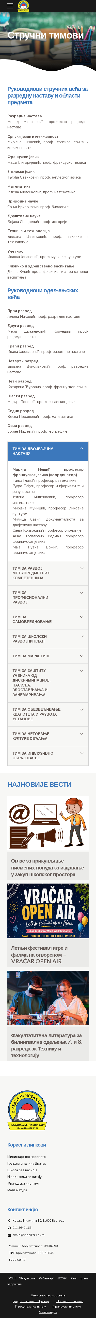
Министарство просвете (26, 1156)
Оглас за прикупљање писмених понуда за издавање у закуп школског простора (47, 867)
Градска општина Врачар (26, 1163)
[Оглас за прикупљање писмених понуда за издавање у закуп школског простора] (48, 849)
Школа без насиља (22, 1170)
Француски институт (23, 1183)
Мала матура (17, 1190)
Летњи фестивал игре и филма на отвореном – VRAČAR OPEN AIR (39, 955)
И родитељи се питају (24, 1176)
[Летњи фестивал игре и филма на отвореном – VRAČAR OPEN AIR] (48, 936)
